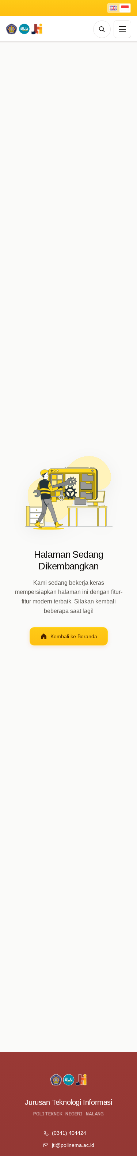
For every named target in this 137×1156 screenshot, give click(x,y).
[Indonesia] (124, 8)
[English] (113, 8)
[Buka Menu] (122, 29)
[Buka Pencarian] (102, 29)
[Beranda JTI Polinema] (24, 29)
